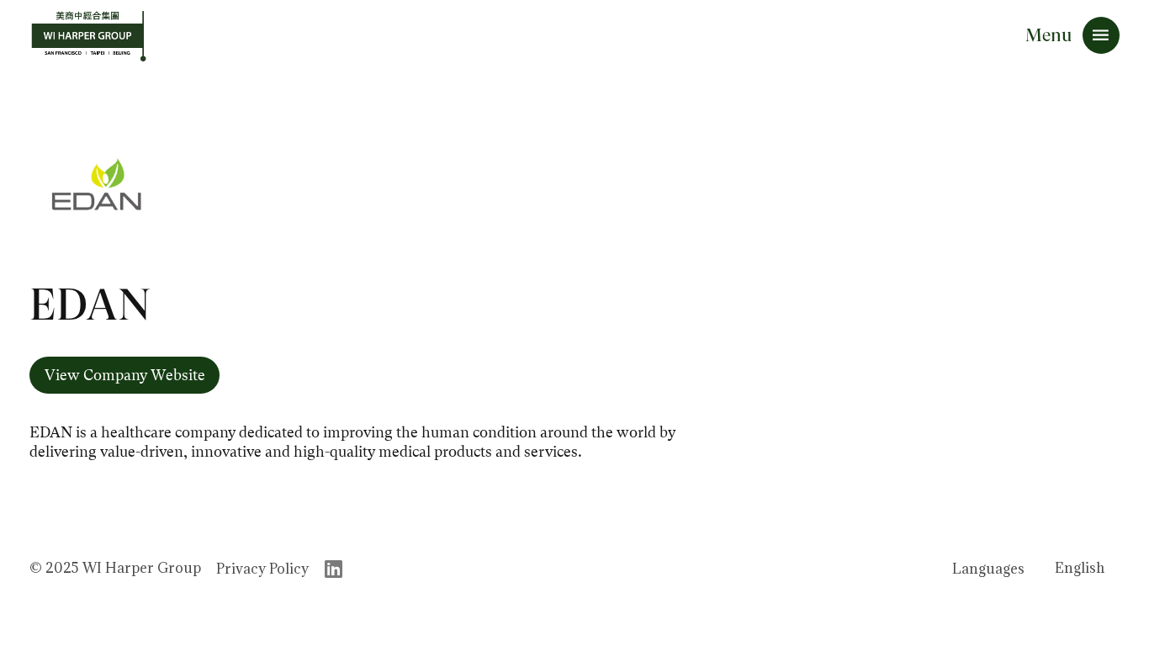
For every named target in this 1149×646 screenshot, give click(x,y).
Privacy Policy (262, 568)
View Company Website (125, 375)
